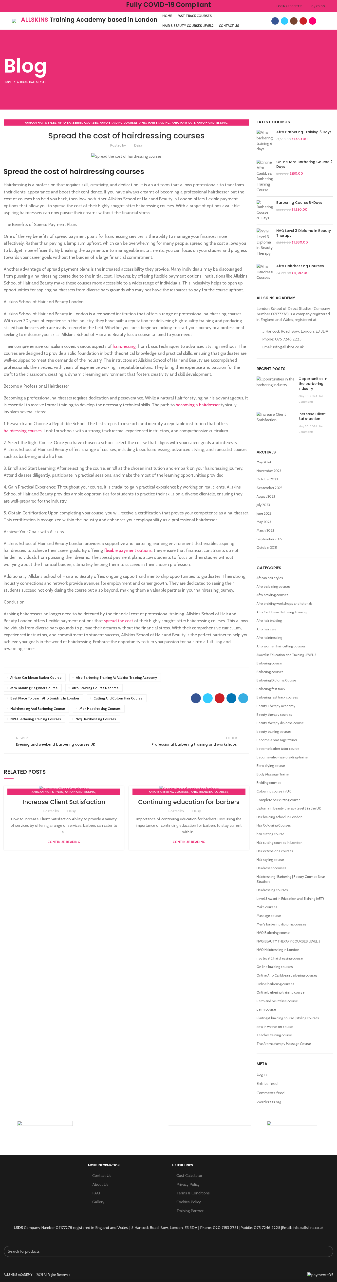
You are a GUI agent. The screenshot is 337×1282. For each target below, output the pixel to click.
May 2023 (264, 522)
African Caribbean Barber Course (35, 677)
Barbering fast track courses (277, 697)
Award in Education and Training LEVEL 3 (286, 655)
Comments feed (270, 1093)
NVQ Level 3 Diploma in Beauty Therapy (303, 233)
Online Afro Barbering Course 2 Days (304, 164)
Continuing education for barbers (189, 802)
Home (8, 82)
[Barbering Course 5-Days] (265, 210)
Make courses (267, 907)
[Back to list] (126, 741)
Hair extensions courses (275, 851)
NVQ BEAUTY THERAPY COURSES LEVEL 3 (288, 941)
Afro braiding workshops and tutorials (285, 603)
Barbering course (269, 663)
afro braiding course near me (95, 688)
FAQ (96, 1193)
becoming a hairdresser (198, 404)
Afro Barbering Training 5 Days (304, 132)
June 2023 (264, 513)
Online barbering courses (275, 984)
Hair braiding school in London (279, 817)
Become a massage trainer (277, 740)
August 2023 (266, 496)
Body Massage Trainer (273, 774)
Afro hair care (183, 122)
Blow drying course (271, 765)
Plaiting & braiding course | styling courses (288, 1018)
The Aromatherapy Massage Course (284, 1043)
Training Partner (190, 1210)
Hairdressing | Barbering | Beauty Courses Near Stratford (291, 879)
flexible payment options (128, 550)
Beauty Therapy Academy (276, 706)
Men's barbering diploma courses (281, 924)
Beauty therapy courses (274, 714)
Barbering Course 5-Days (299, 202)
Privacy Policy (188, 1184)
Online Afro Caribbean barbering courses (287, 975)
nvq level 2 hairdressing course (280, 958)
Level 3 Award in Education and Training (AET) (290, 898)
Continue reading (64, 842)
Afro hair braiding (154, 122)
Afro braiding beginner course (33, 688)
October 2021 (267, 547)
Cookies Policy (188, 1202)
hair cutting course (270, 834)
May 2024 (264, 462)
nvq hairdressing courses (95, 719)
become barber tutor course (278, 748)
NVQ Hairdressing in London (278, 949)
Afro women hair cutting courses (281, 646)
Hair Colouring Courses (274, 825)
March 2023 (265, 530)
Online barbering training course (280, 992)
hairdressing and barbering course (37, 708)
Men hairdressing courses (100, 708)
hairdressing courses (23, 430)
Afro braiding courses (119, 122)
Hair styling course (270, 859)
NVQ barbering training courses (35, 719)
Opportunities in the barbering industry (313, 383)
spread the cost (118, 620)
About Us (100, 1184)
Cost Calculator (189, 1175)
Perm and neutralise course (277, 1001)
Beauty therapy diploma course (280, 723)
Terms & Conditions (193, 1193)
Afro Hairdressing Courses (300, 266)
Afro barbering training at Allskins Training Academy (116, 677)
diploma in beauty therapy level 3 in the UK (289, 808)
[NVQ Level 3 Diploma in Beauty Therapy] (265, 242)
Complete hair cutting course (278, 800)
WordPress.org (269, 1102)
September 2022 (269, 539)
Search (326, 1251)
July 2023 (263, 505)
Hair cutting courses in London (279, 842)
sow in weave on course (275, 1026)
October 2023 (267, 479)
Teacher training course (274, 1035)
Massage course (269, 915)
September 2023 (269, 488)
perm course (266, 1009)
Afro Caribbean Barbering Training (281, 612)
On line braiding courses (275, 966)
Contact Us (101, 1175)
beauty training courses (274, 731)
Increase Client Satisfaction (63, 802)
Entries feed (267, 1083)
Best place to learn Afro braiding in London (44, 698)
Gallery (98, 1202)
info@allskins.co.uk (288, 347)
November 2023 (269, 471)
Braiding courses (269, 782)
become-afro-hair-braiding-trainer (283, 757)
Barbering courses (270, 672)
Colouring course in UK (274, 791)
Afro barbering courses (78, 122)
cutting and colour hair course (118, 698)
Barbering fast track (271, 689)
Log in (262, 1074)
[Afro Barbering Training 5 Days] (265, 141)
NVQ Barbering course (273, 932)
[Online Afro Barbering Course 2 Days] (265, 176)
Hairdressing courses (272, 890)
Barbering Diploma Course (276, 680)
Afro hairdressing (212, 122)
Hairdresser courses (271, 868)
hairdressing (124, 346)
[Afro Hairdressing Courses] (265, 272)
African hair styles (32, 82)
